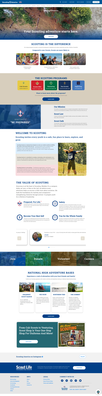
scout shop (83, 389)
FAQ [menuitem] (28, 381)
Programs (18, 5)
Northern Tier (59, 295)
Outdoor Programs (58, 5)
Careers (89, 258)
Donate (38, 258)
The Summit (75, 295)
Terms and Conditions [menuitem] (48, 383)
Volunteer (64, 258)
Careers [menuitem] (28, 383)
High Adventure (76, 5)
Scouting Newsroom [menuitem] (14, 386)
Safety (62, 202)
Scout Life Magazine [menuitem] (14, 381)
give (71, 389)
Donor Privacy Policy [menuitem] (48, 381)
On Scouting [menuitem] (13, 383)
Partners (83, 5)
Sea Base (42, 294)
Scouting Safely (26, 5)
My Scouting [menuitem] (13, 379)
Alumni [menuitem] (12, 388)
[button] (47, 247)
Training (43, 5)
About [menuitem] (28, 379)
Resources (49, 5)
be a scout (76, 389)
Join (13, 258)
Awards (34, 5)
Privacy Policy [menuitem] (46, 379)
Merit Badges (67, 5)
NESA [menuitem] (11, 390)
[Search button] (60, 2)
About (38, 5)
